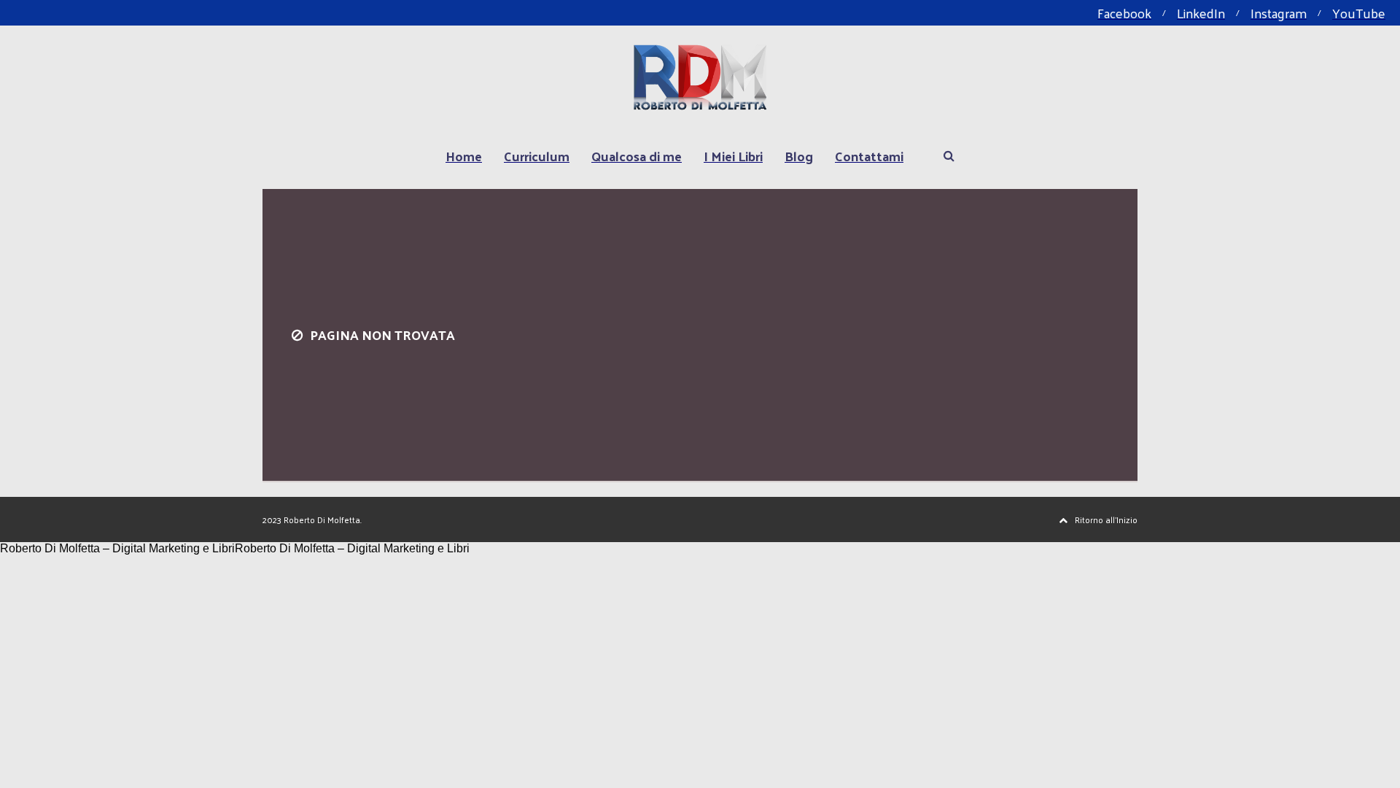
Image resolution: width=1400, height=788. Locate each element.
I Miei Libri (733, 156)
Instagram (1279, 13)
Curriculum (536, 156)
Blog (799, 156)
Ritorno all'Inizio (1106, 519)
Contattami (869, 156)
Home (464, 156)
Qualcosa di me (636, 156)
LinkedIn (1201, 13)
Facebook (1124, 13)
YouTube (1358, 13)
